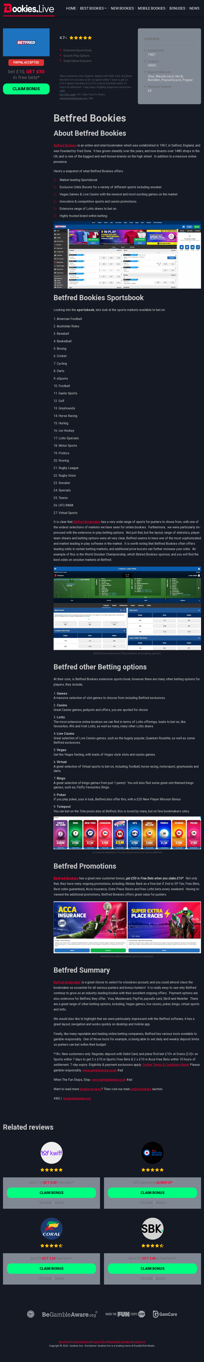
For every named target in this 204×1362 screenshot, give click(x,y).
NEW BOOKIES (122, 8)
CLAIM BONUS (26, 88)
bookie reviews (90, 1089)
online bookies (141, 1089)
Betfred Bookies (65, 145)
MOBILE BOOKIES (151, 8)
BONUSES (177, 8)
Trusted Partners (80, 1341)
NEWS (194, 8)
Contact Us (139, 1341)
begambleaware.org (77, 1098)
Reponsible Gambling (119, 1341)
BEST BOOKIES (92, 8)
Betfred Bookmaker (86, 522)
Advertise (64, 1341)
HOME (71, 8)
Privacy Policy (98, 1341)
